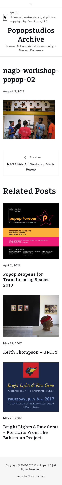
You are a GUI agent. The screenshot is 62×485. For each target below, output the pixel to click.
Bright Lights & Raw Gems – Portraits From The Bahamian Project (31, 432)
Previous (31, 163)
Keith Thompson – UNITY (30, 352)
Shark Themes (36, 476)
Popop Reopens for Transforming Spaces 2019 (26, 279)
